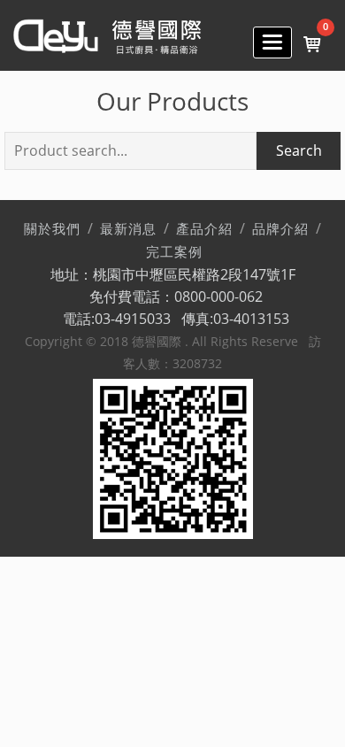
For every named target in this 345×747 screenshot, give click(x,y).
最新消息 (128, 229)
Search (299, 150)
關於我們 (52, 229)
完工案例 (174, 252)
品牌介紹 (280, 229)
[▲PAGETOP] (300, 702)
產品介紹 (204, 229)
